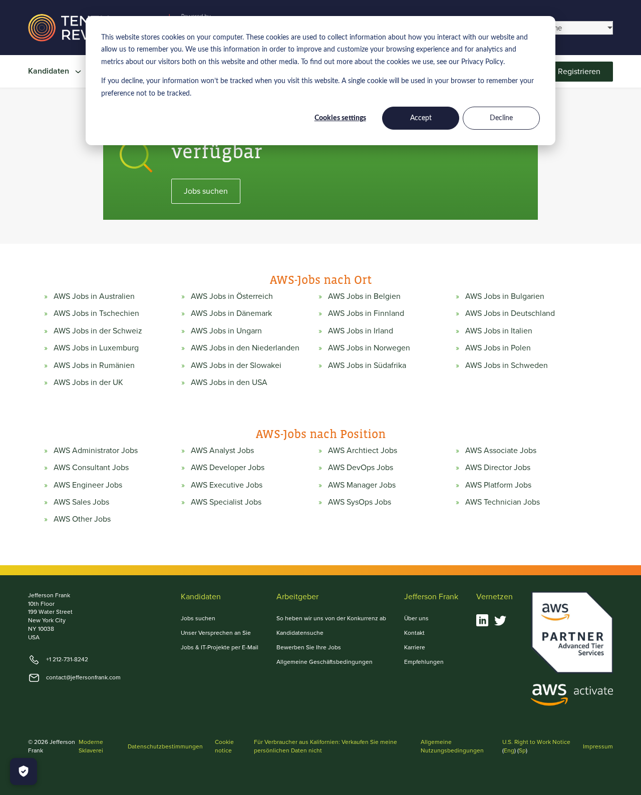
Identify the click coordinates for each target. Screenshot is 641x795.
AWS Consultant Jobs (91, 467)
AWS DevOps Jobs (360, 467)
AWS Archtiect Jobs (362, 450)
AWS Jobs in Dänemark (231, 313)
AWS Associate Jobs (500, 450)
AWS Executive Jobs (226, 485)
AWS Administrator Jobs (96, 450)
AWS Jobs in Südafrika (367, 365)
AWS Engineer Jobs (88, 485)
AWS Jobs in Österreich (232, 296)
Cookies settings (340, 118)
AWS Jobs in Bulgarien (504, 296)
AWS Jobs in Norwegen (369, 347)
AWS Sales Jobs (81, 502)
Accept (421, 118)
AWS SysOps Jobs (359, 502)
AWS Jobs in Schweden (506, 365)
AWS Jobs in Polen (498, 347)
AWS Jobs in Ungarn (226, 330)
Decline (501, 118)
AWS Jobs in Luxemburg (96, 347)
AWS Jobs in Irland (360, 330)
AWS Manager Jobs (362, 485)
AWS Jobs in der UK (88, 382)
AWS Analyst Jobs (222, 450)
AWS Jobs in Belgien (364, 296)
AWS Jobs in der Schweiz (98, 330)
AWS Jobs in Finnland (366, 313)
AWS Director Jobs (497, 467)
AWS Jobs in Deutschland (510, 313)
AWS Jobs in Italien (498, 330)
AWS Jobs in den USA (229, 382)
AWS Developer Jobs (227, 467)
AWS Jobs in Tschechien (96, 313)
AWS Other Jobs (82, 519)
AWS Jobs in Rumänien (94, 365)
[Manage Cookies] (23, 771)
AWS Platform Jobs (498, 485)
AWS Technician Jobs (502, 502)
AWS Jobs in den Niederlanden (245, 347)
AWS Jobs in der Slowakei (236, 365)
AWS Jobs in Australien (94, 296)
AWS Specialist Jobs (226, 502)
